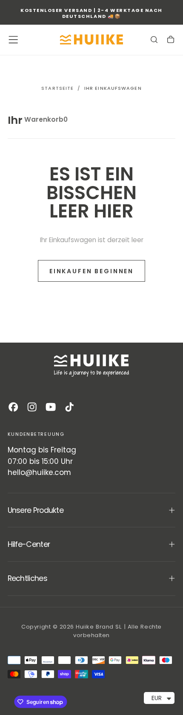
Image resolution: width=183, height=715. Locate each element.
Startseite (57, 88)
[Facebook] (13, 406)
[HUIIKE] (91, 365)
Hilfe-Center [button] (29, 544)
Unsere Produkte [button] (35, 510)
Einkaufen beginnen (91, 271)
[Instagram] (31, 406)
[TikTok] (69, 406)
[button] (13, 39)
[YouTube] (50, 406)
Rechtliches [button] (27, 578)
